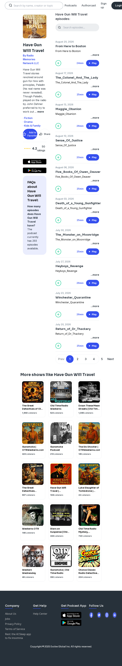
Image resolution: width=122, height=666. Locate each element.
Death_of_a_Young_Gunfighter (77, 203)
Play (94, 63)
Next (110, 359)
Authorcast (88, 5)
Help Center (40, 613)
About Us (10, 613)
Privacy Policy (13, 624)
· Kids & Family (32, 125)
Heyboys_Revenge (69, 266)
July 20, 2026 (63, 324)
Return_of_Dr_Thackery (73, 329)
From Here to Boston (70, 46)
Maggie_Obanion (68, 109)
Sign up (104, 5)
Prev (61, 359)
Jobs (7, 619)
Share (47, 134)
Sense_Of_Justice (69, 140)
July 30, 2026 (63, 230)
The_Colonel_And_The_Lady (76, 77)
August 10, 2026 (64, 136)
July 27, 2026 (62, 261)
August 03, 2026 (64, 198)
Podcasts (70, 5)
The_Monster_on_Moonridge (77, 234)
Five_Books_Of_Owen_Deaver (77, 172)
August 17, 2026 (64, 73)
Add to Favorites (32, 134)
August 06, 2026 (64, 167)
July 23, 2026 (63, 293)
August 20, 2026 (64, 41)
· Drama (28, 121)
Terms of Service (15, 629)
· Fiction (28, 118)
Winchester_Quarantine (73, 297)
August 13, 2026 (64, 104)
